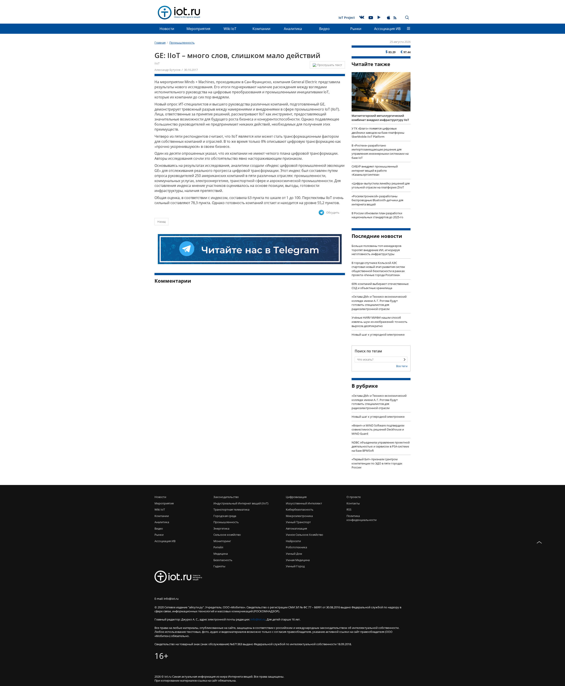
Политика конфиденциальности (360, 518)
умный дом (294, 554)
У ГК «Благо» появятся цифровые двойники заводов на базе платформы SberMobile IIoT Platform (378, 132)
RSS (349, 509)
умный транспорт (298, 522)
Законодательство (226, 497)
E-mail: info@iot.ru (166, 599)
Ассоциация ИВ (387, 28)
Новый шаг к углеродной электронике (378, 334)
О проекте (354, 497)
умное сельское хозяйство (304, 535)
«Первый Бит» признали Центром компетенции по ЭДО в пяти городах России (377, 463)
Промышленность (226, 522)
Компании (261, 28)
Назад (161, 222)
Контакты (353, 503)
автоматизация (296, 528)
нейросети (293, 541)
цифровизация (296, 497)
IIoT (157, 63)
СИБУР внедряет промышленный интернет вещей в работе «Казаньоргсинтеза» (375, 170)
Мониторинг (222, 541)
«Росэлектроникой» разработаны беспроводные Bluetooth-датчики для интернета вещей (377, 200)
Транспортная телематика (231, 509)
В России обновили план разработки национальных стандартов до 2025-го (377, 215)
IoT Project (347, 17)
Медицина (220, 554)
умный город (295, 566)
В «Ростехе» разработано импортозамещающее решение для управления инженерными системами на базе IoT (380, 151)
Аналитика (293, 28)
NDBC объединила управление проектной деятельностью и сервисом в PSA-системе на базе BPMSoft (381, 446)
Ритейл (218, 547)
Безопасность (222, 560)
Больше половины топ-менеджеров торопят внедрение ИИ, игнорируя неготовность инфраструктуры (376, 250)
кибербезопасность (299, 509)
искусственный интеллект (304, 503)
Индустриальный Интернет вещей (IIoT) (240, 503)
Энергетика (221, 528)
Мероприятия (198, 28)
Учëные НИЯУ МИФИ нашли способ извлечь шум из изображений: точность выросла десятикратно (379, 322)
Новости (167, 28)
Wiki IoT (230, 28)
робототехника (296, 547)
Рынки (355, 28)
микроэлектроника (299, 516)
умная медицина (298, 560)
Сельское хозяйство (227, 535)
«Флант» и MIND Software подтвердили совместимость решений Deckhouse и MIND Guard (378, 429)
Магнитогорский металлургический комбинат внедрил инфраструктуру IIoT (380, 118)
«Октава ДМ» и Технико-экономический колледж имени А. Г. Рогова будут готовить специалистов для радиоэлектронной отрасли (379, 303)
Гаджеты (219, 566)
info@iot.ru (257, 619)
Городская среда (224, 516)
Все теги (401, 366)
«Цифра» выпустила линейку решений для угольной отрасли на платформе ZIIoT (381, 185)
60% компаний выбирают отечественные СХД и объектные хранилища (380, 286)
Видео (324, 28)
